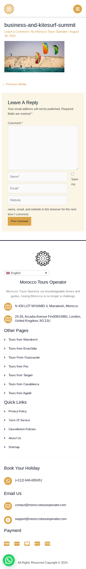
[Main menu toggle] (77, 9)
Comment (15, 123)
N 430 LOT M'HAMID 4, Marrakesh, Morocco (46, 306)
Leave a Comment (16, 31)
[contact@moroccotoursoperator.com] (8, 506)
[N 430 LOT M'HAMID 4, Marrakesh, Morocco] (8, 307)
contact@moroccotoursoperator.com (40, 505)
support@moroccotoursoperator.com (40, 519)
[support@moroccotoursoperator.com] (8, 520)
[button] (26, 273)
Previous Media (14, 84)
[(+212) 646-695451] (8, 481)
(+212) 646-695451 (28, 480)
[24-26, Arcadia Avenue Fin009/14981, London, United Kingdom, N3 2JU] (8, 319)
